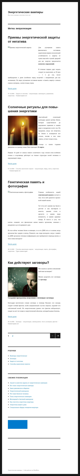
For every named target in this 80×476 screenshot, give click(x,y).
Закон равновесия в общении (19, 388)
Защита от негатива (22, 93)
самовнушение (36, 322)
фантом (55, 322)
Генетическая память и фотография (26, 184)
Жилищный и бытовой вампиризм (21, 399)
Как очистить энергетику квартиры (22, 402)
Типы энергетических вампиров (21, 396)
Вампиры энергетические (18, 356)
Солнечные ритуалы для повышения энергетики (33, 109)
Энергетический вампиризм (19, 391)
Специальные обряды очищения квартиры (24, 407)
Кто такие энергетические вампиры (22, 385)
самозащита (41, 93)
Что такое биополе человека (19, 394)
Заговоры (18, 322)
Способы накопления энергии (24, 169)
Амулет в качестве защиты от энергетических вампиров (28, 383)
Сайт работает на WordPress (31, 470)
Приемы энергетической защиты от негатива (34, 39)
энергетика (11, 96)
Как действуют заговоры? (28, 262)
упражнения (49, 93)
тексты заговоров (47, 322)
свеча (50, 169)
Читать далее (12, 88)
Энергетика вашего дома (18, 405)
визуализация (33, 93)
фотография (52, 249)
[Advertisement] (18, 424)
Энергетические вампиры (25, 12)
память (46, 249)
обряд (45, 169)
